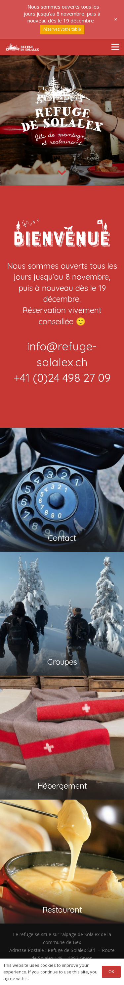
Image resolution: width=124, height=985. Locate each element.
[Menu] (115, 47)
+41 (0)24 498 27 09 (62, 378)
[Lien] (62, 532)
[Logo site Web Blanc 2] (22, 47)
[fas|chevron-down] (62, 173)
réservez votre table (62, 29)
